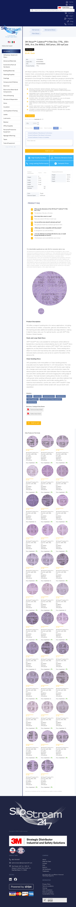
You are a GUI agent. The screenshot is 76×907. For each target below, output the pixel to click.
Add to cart (30, 116)
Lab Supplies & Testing (10, 111)
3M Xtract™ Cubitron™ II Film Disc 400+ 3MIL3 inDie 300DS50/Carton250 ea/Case (62, 692)
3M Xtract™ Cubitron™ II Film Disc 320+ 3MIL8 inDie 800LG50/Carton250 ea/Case (47, 692)
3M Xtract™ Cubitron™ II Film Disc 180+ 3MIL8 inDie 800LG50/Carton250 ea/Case (47, 574)
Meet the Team (46, 861)
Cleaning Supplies (8, 74)
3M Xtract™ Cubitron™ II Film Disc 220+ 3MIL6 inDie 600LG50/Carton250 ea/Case (47, 604)
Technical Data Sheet (36, 409)
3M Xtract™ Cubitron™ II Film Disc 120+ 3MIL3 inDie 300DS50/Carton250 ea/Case (32, 486)
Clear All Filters (10, 147)
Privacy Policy (46, 884)
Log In (70, 16)
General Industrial (49, 396)
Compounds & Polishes (10, 82)
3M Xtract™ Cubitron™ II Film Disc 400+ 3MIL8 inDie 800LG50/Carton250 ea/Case (62, 722)
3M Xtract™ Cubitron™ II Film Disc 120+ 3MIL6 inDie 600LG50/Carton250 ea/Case (62, 486)
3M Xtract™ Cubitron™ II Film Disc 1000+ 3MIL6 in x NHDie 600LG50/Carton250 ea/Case (62, 456)
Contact (70, 24)
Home (70, 2)
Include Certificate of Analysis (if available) (38, 137)
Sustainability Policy (48, 894)
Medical (5, 122)
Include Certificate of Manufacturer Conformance (40, 133)
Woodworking (32, 402)
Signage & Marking (9, 135)
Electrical (6, 86)
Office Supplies (8, 126)
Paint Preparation (33, 399)
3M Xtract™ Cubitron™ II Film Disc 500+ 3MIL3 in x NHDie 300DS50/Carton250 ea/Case (32, 751)
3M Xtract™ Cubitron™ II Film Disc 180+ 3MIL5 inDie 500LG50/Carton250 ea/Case (62, 545)
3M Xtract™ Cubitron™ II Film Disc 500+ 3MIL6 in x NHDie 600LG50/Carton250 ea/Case (62, 751)
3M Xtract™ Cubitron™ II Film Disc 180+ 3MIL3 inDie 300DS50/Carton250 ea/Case (47, 545)
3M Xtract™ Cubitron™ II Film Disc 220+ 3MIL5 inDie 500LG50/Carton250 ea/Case (32, 604)
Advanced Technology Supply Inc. (52, 875)
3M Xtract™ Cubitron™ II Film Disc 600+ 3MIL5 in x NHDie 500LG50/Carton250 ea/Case (47, 781)
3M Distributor (46, 869)
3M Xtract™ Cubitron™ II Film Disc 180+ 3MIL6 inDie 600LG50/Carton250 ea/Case (32, 574)
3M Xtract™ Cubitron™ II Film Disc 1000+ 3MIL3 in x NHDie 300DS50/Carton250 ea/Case (32, 456)
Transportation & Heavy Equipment (51, 399)
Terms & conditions (48, 886)
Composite (37, 396)
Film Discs (35, 33)
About (70, 5)
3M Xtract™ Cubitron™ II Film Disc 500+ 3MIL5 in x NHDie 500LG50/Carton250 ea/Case (47, 751)
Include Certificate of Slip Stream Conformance (39, 135)
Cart (70, 13)
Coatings (6, 78)
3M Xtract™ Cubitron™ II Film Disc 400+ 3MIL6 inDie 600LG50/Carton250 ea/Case (47, 722)
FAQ (43, 865)
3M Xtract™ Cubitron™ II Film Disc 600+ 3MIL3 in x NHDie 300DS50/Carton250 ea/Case (32, 781)
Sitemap (44, 888)
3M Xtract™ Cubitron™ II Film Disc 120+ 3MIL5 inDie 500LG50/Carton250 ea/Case (47, 486)
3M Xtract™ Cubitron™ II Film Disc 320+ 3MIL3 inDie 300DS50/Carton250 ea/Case (47, 663)
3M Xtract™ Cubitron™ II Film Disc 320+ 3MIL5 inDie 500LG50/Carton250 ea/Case (62, 663)
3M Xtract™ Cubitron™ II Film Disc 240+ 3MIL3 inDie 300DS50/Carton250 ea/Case (32, 633)
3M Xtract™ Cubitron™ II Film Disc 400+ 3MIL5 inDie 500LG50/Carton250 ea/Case (32, 722)
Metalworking (61, 396)
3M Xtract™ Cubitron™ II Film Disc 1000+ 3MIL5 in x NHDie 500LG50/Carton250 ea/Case (47, 456)
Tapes (5, 139)
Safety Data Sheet (35, 414)
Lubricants (6, 118)
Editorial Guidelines (47, 892)
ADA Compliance (47, 890)
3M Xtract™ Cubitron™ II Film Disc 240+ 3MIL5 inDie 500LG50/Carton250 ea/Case (47, 633)
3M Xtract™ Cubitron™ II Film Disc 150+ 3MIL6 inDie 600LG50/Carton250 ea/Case (32, 545)
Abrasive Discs (50, 30)
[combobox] (52, 10)
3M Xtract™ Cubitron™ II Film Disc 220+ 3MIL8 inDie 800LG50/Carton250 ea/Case (62, 604)
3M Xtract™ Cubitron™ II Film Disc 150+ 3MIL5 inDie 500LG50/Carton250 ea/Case (62, 515)
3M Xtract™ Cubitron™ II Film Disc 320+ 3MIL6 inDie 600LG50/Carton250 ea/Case (32, 692)
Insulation (6, 107)
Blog (71, 21)
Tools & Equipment (9, 143)
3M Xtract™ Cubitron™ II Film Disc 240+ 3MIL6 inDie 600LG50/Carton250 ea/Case (62, 633)
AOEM (29, 396)
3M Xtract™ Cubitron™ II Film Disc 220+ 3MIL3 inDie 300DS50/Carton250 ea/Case (62, 574)
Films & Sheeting (8, 95)
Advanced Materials (9, 61)
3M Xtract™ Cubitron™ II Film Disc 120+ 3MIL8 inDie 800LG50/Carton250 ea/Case (32, 515)
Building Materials (9, 71)
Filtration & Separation (10, 99)
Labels (5, 114)
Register (70, 18)
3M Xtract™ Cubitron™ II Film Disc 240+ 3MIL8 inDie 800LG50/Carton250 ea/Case (32, 663)
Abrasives (6, 51)
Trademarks (45, 871)
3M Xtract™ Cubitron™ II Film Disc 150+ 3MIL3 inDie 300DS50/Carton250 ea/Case (47, 515)
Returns (44, 867)
